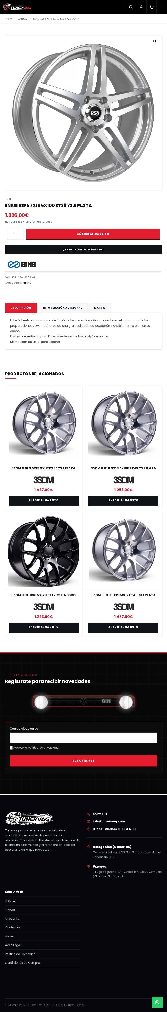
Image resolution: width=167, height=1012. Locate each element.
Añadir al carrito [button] (44, 500)
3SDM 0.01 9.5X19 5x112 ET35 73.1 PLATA (43, 468)
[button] (154, 41)
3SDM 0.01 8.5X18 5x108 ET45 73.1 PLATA (123, 468)
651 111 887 (100, 814)
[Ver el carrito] (151, 7)
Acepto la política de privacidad (36, 748)
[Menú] (161, 7)
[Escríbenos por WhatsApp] (157, 1002)
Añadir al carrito (93, 234)
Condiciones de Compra (22, 963)
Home (9, 936)
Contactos (12, 927)
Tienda (10, 910)
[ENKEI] (21, 264)
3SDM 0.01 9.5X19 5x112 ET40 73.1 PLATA (123, 595)
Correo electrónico (24, 728)
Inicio (8, 18)
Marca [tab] (99, 307)
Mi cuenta (12, 919)
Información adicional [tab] (62, 307)
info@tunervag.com (109, 821)
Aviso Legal (13, 945)
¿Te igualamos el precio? (83, 249)
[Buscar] (130, 7)
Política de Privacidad (20, 954)
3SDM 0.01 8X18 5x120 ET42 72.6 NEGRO (43, 595)
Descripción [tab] (21, 307)
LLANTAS (22, 18)
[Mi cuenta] (141, 7)
